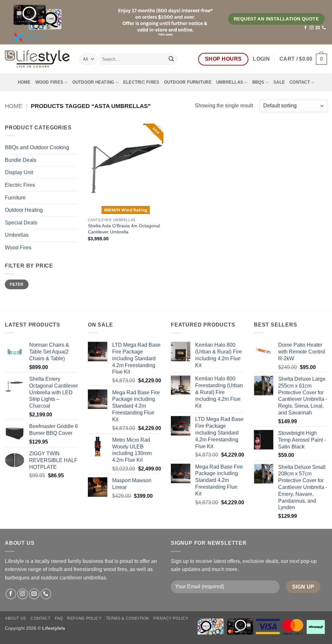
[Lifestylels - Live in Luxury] (37, 59)
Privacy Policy (170, 618)
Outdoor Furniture (188, 82)
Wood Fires (49, 82)
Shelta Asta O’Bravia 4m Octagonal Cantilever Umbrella (124, 228)
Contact (300, 82)
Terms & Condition (127, 618)
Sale (279, 82)
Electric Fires (141, 82)
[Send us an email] (318, 28)
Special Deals (21, 222)
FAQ (59, 618)
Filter (16, 284)
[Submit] (171, 59)
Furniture (15, 197)
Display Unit (19, 172)
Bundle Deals (20, 160)
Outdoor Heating (93, 82)
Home (24, 82)
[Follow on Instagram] (312, 28)
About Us (15, 618)
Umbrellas (229, 82)
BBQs (258, 82)
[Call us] (324, 28)
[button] (261, 59)
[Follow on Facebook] (305, 28)
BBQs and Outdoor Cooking (37, 147)
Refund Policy (84, 618)
